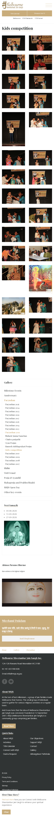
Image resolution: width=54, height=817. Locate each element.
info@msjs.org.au (14, 673)
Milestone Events (12, 390)
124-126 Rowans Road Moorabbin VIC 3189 (21, 663)
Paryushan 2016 (12, 422)
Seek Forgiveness (27, 638)
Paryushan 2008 (12, 460)
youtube (11, 681)
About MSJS (8, 738)
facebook (4, 681)
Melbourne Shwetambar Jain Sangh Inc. (12, 5)
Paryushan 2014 (12, 425)
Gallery (8, 382)
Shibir (7, 468)
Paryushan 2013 (12, 429)
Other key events (12, 492)
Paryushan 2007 (12, 464)
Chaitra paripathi (12, 439)
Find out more (8, 799)
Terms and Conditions (10, 781)
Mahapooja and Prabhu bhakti (19, 482)
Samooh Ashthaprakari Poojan (18, 446)
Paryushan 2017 (12, 418)
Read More (9, 726)
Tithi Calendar (15, 14)
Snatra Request (10, 754)
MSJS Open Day (12, 487)
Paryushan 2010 (12, 453)
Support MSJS (36, 742)
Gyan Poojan (10, 443)
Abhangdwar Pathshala (40, 754)
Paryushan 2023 (12, 411)
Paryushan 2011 (12, 432)
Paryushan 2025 (12, 404)
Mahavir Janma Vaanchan (16, 436)
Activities (7, 742)
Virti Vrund (9, 472)
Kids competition (13, 450)
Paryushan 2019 (12, 415)
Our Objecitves (36, 738)
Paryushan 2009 (12, 457)
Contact (33, 746)
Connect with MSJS (11, 750)
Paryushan (9, 400)
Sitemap (5, 786)
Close (6, 812)
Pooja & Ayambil (12, 477)
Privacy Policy (6, 777)
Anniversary (10, 395)
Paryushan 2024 (12, 408)
